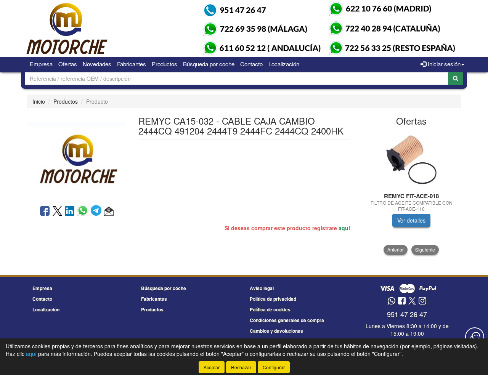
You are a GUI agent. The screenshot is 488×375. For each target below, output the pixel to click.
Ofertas (67, 64)
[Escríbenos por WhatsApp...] (391, 301)
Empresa (41, 64)
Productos (164, 64)
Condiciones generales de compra (287, 320)
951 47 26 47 (407, 314)
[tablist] (411, 193)
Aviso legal (262, 288)
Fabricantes (131, 64)
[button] (109, 211)
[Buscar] (455, 78)
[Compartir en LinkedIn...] (70, 211)
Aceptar (212, 367)
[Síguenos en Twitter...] (412, 301)
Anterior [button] (395, 249)
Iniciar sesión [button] (443, 64)
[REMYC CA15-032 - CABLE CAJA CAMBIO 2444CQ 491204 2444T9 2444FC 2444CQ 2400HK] (77, 156)
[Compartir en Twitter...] (57, 211)
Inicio (38, 101)
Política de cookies (270, 309)
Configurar (274, 367)
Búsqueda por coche (208, 64)
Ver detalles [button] (411, 220)
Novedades (97, 64)
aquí (344, 228)
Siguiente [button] (425, 249)
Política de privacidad (273, 298)
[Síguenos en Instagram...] (422, 301)
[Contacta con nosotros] (474, 336)
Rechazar (241, 367)
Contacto (251, 64)
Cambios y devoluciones (276, 330)
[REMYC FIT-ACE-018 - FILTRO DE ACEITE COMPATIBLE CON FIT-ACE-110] (411, 159)
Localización (283, 64)
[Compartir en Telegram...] (97, 211)
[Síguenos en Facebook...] (402, 301)
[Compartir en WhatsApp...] (84, 211)
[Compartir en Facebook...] (45, 211)
